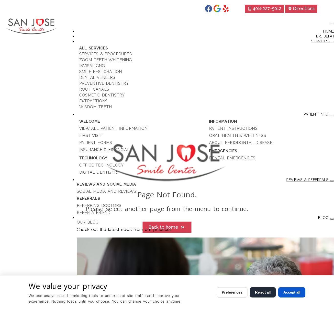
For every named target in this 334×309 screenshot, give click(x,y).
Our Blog (88, 222)
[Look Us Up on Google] (217, 8)
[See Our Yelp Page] (225, 8)
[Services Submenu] (332, 42)
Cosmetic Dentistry (102, 95)
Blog (324, 217)
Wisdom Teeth (95, 107)
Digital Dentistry (99, 172)
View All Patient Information (113, 128)
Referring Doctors (99, 205)
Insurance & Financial (104, 149)
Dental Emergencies (232, 158)
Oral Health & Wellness (237, 135)
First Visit (90, 135)
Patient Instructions (233, 128)
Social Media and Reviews (106, 191)
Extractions (93, 101)
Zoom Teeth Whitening (105, 60)
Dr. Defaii (325, 36)
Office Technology (101, 165)
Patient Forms (95, 142)
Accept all (291, 292)
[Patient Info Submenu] (332, 115)
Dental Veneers (97, 77)
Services (320, 41)
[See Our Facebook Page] (208, 8)
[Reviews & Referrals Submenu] (332, 181)
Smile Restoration (100, 71)
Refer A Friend (94, 212)
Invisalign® (92, 65)
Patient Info (317, 114)
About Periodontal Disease (240, 142)
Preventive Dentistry (104, 83)
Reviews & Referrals (308, 180)
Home (328, 31)
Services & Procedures (105, 54)
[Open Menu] (332, 23)
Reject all (263, 292)
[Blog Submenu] (332, 219)
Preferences (232, 292)
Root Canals (94, 89)
